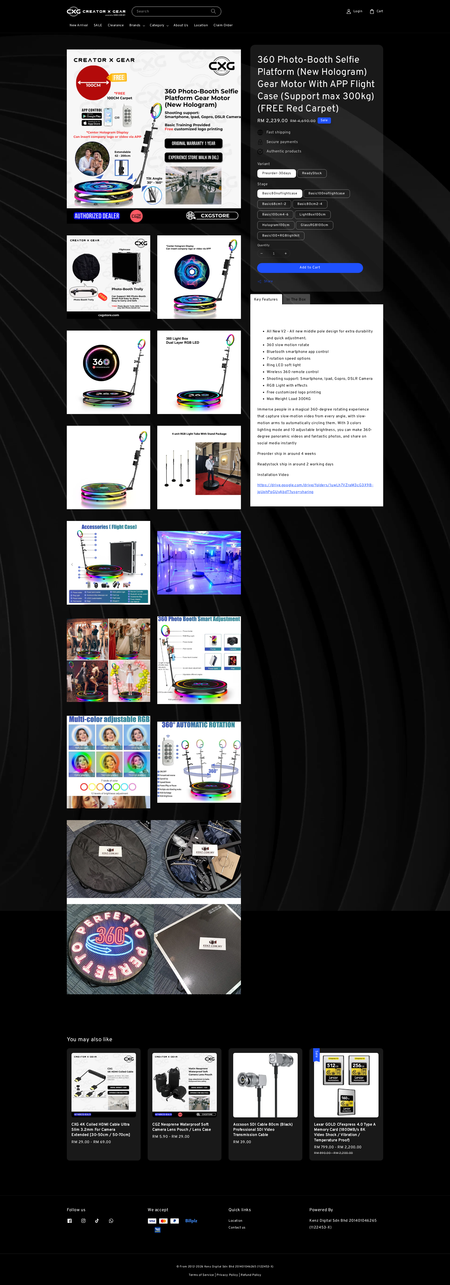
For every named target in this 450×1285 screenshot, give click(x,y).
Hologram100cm (276, 225)
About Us (180, 25)
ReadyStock (312, 173)
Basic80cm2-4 (309, 204)
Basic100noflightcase (326, 194)
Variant (263, 164)
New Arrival (79, 25)
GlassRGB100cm (314, 225)
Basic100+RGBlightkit (281, 236)
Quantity (263, 245)
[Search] (213, 11)
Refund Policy (251, 1275)
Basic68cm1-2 (274, 204)
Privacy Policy (227, 1275)
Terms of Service (201, 1275)
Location (201, 25)
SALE (98, 25)
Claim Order (223, 25)
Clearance (116, 25)
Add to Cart (310, 267)
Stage (262, 184)
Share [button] (268, 281)
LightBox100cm (313, 215)
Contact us (237, 1228)
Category (157, 25)
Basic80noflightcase (279, 194)
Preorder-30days (276, 173)
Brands (135, 25)
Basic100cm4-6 (275, 215)
